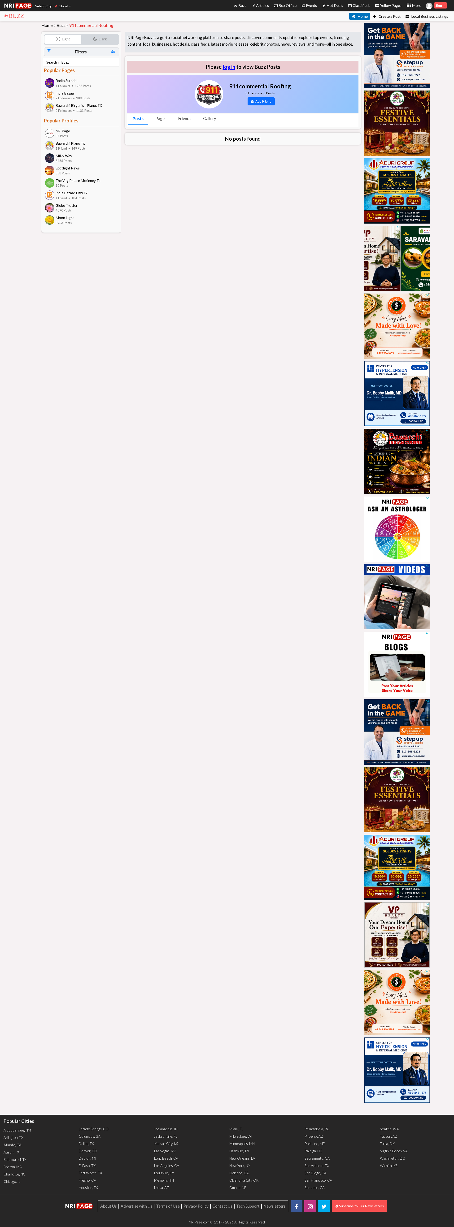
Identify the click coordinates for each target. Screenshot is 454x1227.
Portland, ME (315, 1143)
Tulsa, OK (387, 1143)
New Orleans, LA (242, 1158)
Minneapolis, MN (242, 1143)
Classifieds (361, 5)
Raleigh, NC (313, 1151)
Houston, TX (88, 1187)
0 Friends (252, 93)
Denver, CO (88, 1151)
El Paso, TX (87, 1165)
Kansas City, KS (166, 1143)
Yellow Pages (390, 5)
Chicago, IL (12, 1181)
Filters (81, 51)
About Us (108, 1206)
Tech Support (248, 1206)
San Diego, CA (316, 1173)
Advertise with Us (136, 1206)
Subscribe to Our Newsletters (361, 1206)
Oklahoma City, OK (243, 1180)
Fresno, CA (87, 1180)
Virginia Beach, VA (394, 1151)
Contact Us (222, 1206)
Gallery (209, 118)
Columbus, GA (89, 1136)
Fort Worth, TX (90, 1173)
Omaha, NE (237, 1187)
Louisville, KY (164, 1173)
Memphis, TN (164, 1180)
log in (229, 67)
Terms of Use (168, 1206)
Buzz (242, 5)
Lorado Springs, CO (94, 1129)
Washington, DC (392, 1158)
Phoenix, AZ (314, 1136)
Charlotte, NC (15, 1174)
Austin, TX (11, 1152)
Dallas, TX (86, 1143)
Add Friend (263, 101)
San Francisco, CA (318, 1180)
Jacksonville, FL (165, 1136)
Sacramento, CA (317, 1158)
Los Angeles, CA (166, 1165)
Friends (184, 118)
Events (311, 5)
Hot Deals (334, 5)
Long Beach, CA (166, 1158)
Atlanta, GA (13, 1145)
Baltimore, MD (15, 1159)
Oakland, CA (239, 1173)
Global (63, 6)
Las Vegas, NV (165, 1151)
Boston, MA (13, 1167)
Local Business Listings (429, 16)
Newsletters (274, 1206)
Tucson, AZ (388, 1136)
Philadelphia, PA (317, 1129)
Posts (138, 118)
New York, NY (239, 1165)
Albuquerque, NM (17, 1130)
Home (362, 16)
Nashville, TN (239, 1151)
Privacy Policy (196, 1206)
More (416, 5)
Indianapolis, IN (166, 1129)
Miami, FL (236, 1129)
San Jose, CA (315, 1187)
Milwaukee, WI (240, 1136)
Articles (262, 5)
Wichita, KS (388, 1165)
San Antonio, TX (317, 1165)
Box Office (287, 5)
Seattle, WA (389, 1129)
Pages (160, 118)
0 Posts (269, 93)
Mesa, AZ (161, 1187)
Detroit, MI (87, 1158)
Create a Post (389, 16)
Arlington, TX (13, 1137)
